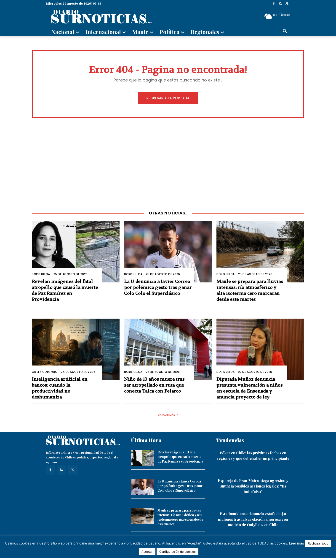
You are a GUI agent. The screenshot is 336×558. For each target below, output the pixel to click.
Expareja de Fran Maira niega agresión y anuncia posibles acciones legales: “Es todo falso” (253, 486)
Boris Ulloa (41, 274)
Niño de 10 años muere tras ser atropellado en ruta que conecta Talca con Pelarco (154, 385)
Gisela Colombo (44, 372)
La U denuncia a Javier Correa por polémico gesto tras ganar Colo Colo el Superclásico (158, 287)
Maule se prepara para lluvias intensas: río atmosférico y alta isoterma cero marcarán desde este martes (249, 290)
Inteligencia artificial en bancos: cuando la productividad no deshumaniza (59, 388)
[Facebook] (273, 3)
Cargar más (166, 415)
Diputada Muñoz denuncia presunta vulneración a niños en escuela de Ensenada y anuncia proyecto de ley (249, 388)
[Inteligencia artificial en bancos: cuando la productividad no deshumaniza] (76, 349)
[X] (286, 3)
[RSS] (280, 3)
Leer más (296, 543)
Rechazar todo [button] (318, 543)
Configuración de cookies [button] (177, 551)
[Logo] (128, 16)
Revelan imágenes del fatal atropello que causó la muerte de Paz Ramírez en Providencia (65, 290)
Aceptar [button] (147, 551)
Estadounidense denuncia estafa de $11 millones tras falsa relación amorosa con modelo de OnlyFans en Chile (253, 519)
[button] (285, 31)
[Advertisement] (168, 164)
